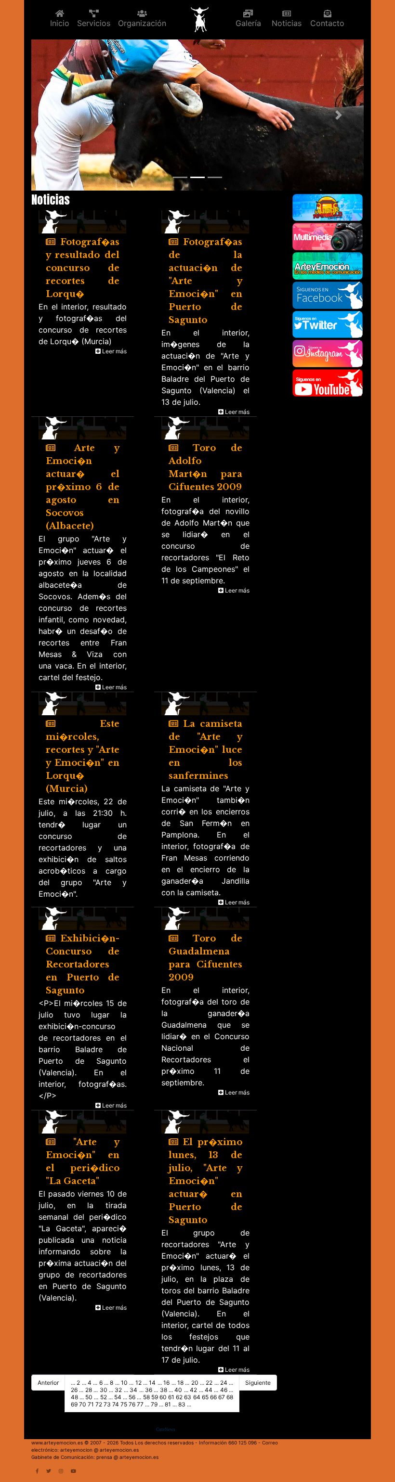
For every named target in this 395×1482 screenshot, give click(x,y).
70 (82, 1404)
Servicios (93, 23)
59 (154, 1397)
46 (223, 1389)
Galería (248, 23)
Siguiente (258, 1382)
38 (163, 1389)
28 (88, 1389)
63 (187, 1397)
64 (196, 1397)
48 (74, 1397)
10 (124, 1382)
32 (118, 1389)
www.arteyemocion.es (57, 1442)
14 (152, 1382)
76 (132, 1404)
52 (103, 1397)
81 (168, 1404)
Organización (142, 23)
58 (146, 1397)
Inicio (59, 23)
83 (181, 1404)
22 (209, 1382)
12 (138, 1382)
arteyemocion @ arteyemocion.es (99, 1450)
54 (117, 1397)
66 (213, 1397)
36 (148, 1389)
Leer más (114, 351)
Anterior (48, 1382)
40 (178, 1389)
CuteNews (165, 1429)
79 (154, 1404)
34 (133, 1389)
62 (179, 1397)
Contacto (327, 23)
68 (229, 1397)
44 (208, 1389)
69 (74, 1404)
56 (132, 1397)
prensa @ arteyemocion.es (127, 1457)
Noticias (287, 23)
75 (123, 1404)
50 (88, 1397)
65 (205, 1397)
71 (91, 1404)
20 (194, 1382)
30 (103, 1389)
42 (193, 1389)
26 (74, 1389)
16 (166, 1382)
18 (180, 1382)
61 (171, 1397)
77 (140, 1404)
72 (98, 1404)
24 (223, 1382)
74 (115, 1404)
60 (163, 1397)
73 (107, 1404)
